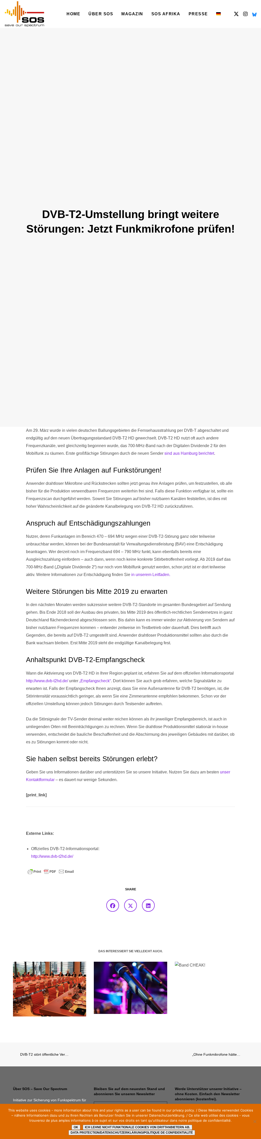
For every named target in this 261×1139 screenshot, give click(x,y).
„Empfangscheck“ (95, 681)
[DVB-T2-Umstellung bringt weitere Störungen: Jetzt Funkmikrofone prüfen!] (112, 905)
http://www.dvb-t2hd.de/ (47, 681)
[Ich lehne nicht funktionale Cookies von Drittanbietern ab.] (254, 1121)
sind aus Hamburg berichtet (189, 453)
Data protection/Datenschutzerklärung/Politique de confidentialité (132, 1132)
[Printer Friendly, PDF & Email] (50, 871)
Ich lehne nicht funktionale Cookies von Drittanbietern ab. (137, 1127)
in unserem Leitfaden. (150, 574)
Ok (76, 1127)
